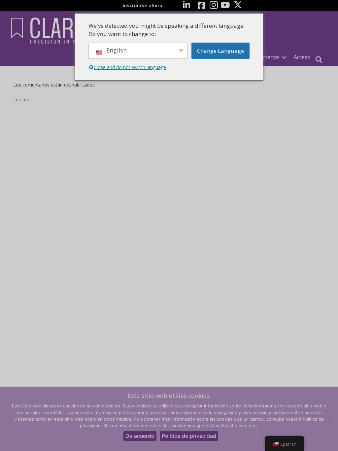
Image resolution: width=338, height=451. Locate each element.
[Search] (319, 60)
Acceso (302, 57)
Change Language (220, 50)
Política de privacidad (189, 436)
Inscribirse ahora (142, 5)
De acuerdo (139, 436)
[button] (284, 57)
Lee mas (22, 99)
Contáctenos (264, 57)
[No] (329, 418)
